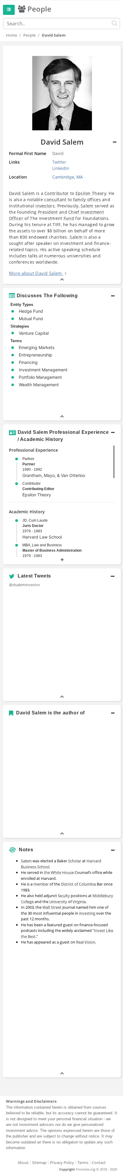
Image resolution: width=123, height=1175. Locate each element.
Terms (82, 1162)
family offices (87, 199)
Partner (28, 464)
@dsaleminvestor (24, 584)
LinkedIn (60, 168)
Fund (69, 218)
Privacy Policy (62, 1162)
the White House (59, 872)
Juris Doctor (33, 526)
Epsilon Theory (91, 193)
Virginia (79, 901)
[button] (62, 295)
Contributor (56, 193)
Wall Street (51, 907)
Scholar (74, 860)
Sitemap (39, 1162)
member (41, 884)
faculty (64, 895)
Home (11, 35)
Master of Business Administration (52, 550)
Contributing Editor (38, 489)
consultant (55, 199)
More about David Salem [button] (35, 273)
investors (45, 206)
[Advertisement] (61, 1009)
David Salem (22, 193)
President (48, 212)
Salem (87, 206)
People (29, 35)
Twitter (59, 162)
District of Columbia (78, 884)
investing (87, 913)
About (23, 1162)
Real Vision (85, 942)
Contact (99, 1162)
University (58, 901)
